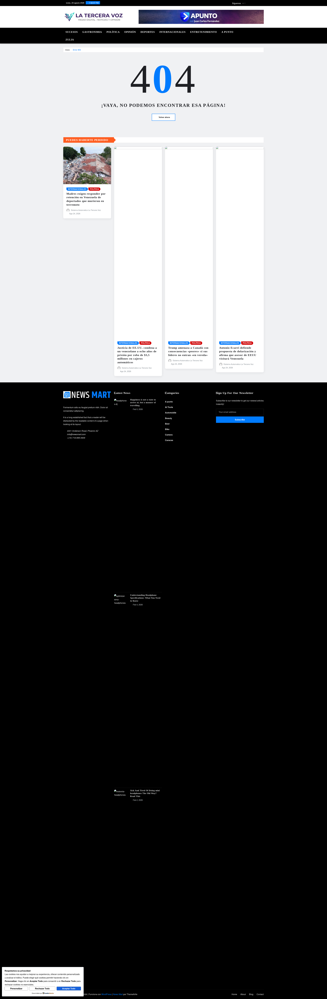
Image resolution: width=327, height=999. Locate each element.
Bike (167, 429)
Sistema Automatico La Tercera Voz (86, 210)
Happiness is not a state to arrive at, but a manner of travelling (143, 403)
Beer (167, 423)
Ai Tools (169, 407)
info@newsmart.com (76, 434)
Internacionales (172, 32)
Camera (169, 434)
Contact (260, 994)
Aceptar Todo (68, 988)
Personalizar (16, 988)
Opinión (130, 32)
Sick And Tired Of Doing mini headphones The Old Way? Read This (145, 793)
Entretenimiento (203, 32)
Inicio (67, 49)
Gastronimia (92, 32)
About (243, 994)
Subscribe (240, 419)
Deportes (148, 32)
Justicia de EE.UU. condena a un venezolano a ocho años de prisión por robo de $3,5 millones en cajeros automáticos (137, 355)
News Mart (118, 994)
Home (234, 994)
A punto (227, 32)
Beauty (168, 418)
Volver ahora (164, 117)
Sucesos (72, 32)
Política (113, 32)
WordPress (106, 994)
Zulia (70, 39)
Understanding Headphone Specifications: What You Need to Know (145, 598)
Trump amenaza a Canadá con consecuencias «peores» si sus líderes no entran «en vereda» (188, 351)
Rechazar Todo (42, 988)
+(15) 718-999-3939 (76, 437)
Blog (251, 994)
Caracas (169, 440)
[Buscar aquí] (263, 31)
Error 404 (77, 49)
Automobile (170, 412)
